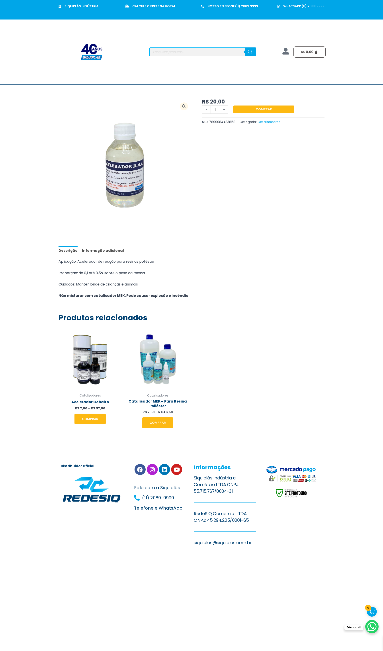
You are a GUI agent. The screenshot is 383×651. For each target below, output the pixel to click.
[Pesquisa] (250, 51)
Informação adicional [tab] (103, 250)
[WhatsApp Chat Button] (372, 626)
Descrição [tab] (68, 250)
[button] (184, 106)
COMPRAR (264, 109)
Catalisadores (269, 122)
